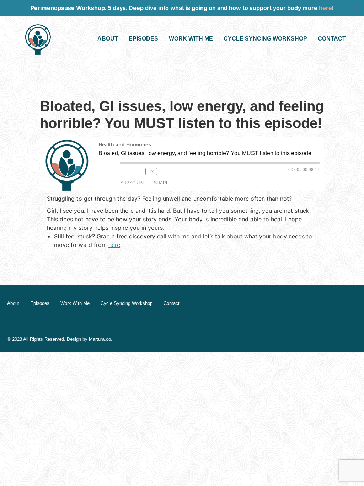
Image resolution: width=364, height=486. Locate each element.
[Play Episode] (106, 168)
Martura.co (100, 339)
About (107, 39)
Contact (332, 39)
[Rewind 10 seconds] (138, 171)
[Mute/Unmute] (125, 171)
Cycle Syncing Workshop (265, 39)
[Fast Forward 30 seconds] (166, 171)
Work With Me (191, 39)
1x (151, 171)
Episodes (143, 39)
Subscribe (133, 182)
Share (161, 182)
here (325, 7)
